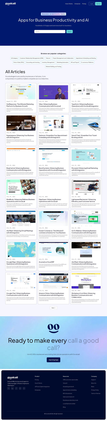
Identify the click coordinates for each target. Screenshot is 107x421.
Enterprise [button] (77, 3)
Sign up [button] (98, 3)
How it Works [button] (69, 3)
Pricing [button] (84, 3)
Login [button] (91, 3)
